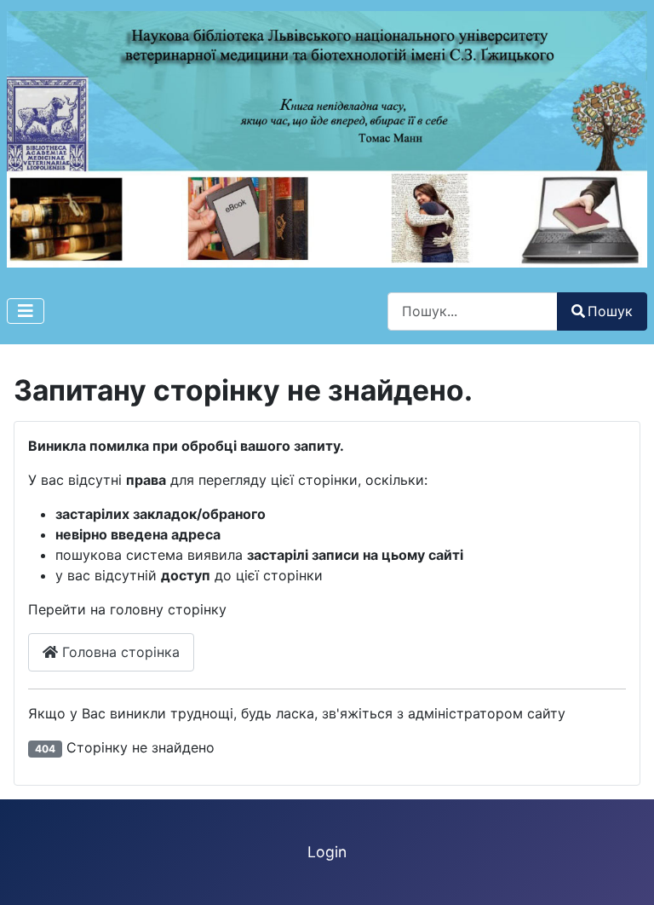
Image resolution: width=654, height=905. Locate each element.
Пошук (610, 311)
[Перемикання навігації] (25, 311)
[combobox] (472, 311)
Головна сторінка (119, 651)
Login (327, 852)
